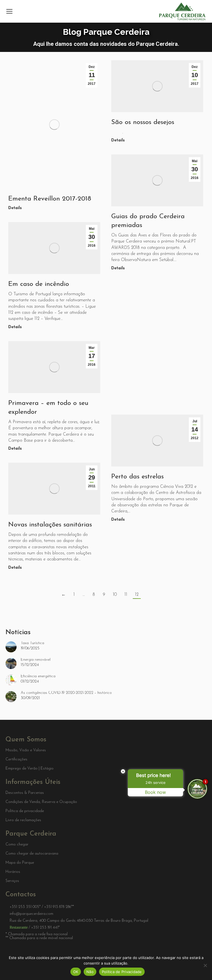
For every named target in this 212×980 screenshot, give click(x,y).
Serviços (12, 881)
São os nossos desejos (142, 122)
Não (90, 972)
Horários (13, 872)
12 (137, 594)
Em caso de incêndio (38, 284)
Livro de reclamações (23, 820)
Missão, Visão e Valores (26, 750)
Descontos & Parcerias (25, 793)
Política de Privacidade (122, 972)
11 (125, 594)
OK (75, 972)
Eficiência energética (38, 676)
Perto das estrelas (137, 476)
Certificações (16, 760)
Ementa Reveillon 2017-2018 (49, 199)
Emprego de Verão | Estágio (30, 769)
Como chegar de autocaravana (32, 854)
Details (15, 208)
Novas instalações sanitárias (50, 524)
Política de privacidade (25, 811)
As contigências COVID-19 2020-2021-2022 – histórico (66, 693)
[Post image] (11, 646)
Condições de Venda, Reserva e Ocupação (41, 802)
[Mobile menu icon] (9, 11)
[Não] (205, 965)
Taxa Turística (32, 643)
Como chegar (17, 845)
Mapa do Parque (20, 863)
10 (115, 594)
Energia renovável (36, 660)
